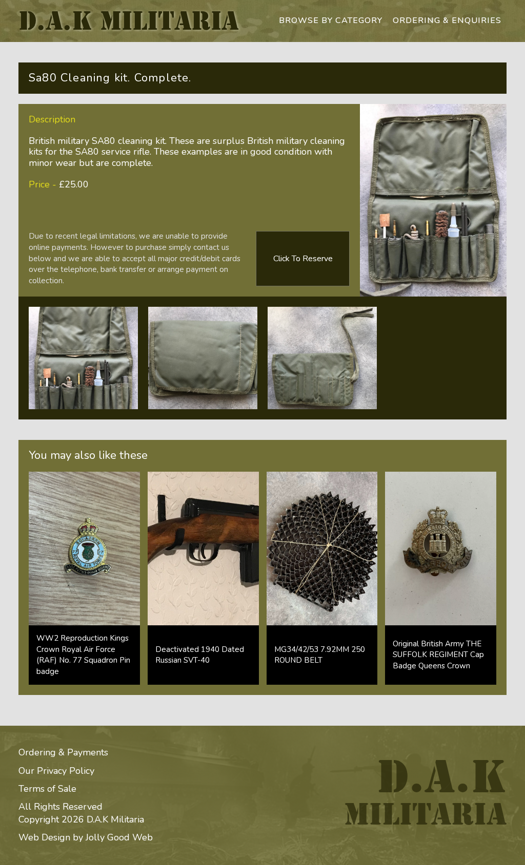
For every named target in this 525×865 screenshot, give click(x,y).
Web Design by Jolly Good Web (85, 837)
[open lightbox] (83, 358)
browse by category (330, 20)
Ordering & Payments (63, 752)
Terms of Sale (47, 789)
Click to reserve (303, 258)
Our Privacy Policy (56, 771)
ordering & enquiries (447, 20)
